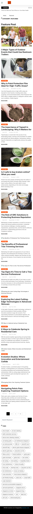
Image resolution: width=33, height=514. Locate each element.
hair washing (14, 460)
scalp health (27, 477)
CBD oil (17, 444)
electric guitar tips (7, 450)
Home (4, 15)
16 (20, 413)
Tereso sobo (5, 177)
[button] (29, 8)
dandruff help (6, 447)
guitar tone (17, 457)
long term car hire (26, 467)
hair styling (5, 460)
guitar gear (27, 454)
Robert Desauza (6, 364)
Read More (4, 100)
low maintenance (7, 471)
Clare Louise (5, 88)
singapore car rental (8, 491)
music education (7, 474)
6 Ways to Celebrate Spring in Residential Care (15, 330)
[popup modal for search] (31, 2)
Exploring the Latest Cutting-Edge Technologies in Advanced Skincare (16, 301)
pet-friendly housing (8, 477)
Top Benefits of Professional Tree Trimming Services (14, 245)
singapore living (20, 491)
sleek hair (23, 494)
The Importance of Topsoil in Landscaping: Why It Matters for (16, 128)
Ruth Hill (4, 132)
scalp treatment (7, 481)
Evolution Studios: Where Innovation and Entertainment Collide (15, 359)
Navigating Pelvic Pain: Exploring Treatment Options (14, 389)
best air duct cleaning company (11, 437)
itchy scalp (5, 467)
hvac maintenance (7, 464)
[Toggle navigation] (9, 2)
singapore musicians (8, 494)
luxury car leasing (18, 471)
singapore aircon (20, 487)
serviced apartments (8, 487)
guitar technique (7, 457)
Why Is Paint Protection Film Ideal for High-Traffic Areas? (14, 84)
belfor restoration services (9, 434)
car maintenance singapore (21, 440)
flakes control (6, 454)
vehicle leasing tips (15, 497)
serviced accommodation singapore (12, 484)
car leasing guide (7, 440)
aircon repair (6, 430)
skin (17, 494)
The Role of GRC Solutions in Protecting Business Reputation (16, 216)
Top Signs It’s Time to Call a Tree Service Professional (16, 273)
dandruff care (25, 444)
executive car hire (19, 450)
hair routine (25, 457)
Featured (11, 15)
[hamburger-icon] (30, 512)
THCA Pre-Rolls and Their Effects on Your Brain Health (15, 10)
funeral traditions (16, 454)
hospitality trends (24, 460)
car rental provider (7, 444)
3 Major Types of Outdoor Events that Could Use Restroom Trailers (16, 52)
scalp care (18, 477)
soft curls (5, 497)
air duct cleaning (16, 430)
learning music (15, 467)
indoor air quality (19, 464)
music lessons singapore (20, 474)
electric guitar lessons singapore (20, 447)
